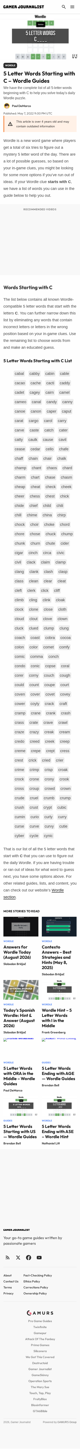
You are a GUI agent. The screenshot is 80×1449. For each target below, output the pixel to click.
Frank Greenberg (53, 1032)
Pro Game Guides (40, 1321)
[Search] (64, 7)
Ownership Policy (35, 1293)
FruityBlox (40, 1399)
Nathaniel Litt (51, 1143)
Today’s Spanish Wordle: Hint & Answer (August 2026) (19, 1017)
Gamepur (40, 1333)
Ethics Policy (31, 1281)
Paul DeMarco (12, 1090)
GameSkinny (40, 1375)
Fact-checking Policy (37, 1275)
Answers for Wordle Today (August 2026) (17, 952)
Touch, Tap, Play (40, 1393)
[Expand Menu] (72, 7)
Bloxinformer (40, 1405)
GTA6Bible (40, 1411)
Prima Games (40, 1345)
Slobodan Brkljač (14, 964)
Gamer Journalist (40, 1369)
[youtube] (39, 1257)
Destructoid (40, 1363)
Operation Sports (40, 1381)
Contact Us (10, 1281)
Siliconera (40, 1351)
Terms (7, 1287)
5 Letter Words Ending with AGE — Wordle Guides (58, 1073)
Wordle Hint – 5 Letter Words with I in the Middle (57, 1017)
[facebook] (28, 1257)
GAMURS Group (67, 1422)
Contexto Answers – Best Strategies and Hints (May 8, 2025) (56, 957)
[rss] (7, 1257)
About (7, 1275)
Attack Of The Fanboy (40, 1339)
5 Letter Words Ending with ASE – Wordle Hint (58, 1131)
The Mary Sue (40, 1387)
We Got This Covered (40, 1357)
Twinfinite (40, 1327)
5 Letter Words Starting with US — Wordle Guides (20, 1131)
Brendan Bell (50, 1085)
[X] (18, 1257)
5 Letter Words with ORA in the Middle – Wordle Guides (19, 1076)
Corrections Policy (35, 1287)
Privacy (8, 1293)
